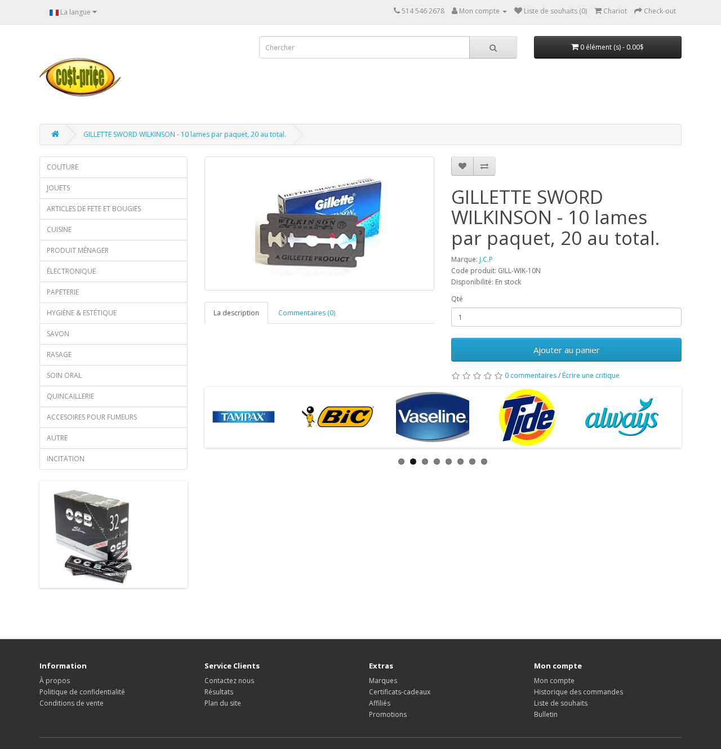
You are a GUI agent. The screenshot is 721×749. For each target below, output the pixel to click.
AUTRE (57, 438)
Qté (457, 299)
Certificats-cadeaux (399, 692)
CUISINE (59, 229)
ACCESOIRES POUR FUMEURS (92, 417)
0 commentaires (531, 375)
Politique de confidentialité (82, 692)
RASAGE (59, 354)
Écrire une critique (591, 375)
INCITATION (65, 458)
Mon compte (554, 680)
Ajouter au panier (566, 349)
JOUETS (58, 188)
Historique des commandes (578, 692)
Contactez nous (229, 680)
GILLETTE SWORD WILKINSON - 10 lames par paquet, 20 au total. (184, 134)
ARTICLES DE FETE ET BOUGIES (94, 208)
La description (236, 313)
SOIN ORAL (64, 375)
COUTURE (62, 167)
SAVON (58, 333)
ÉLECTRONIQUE (71, 271)
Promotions (388, 714)
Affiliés (379, 703)
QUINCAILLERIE (70, 396)
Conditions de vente (71, 703)
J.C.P (486, 259)
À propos (54, 680)
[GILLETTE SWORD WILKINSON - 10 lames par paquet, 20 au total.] (319, 224)
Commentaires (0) (306, 313)
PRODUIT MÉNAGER (78, 250)
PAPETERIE (63, 292)
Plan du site (222, 703)
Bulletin (546, 714)
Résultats (218, 692)
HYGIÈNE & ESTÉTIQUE (82, 313)
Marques (383, 680)
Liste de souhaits (561, 703)
